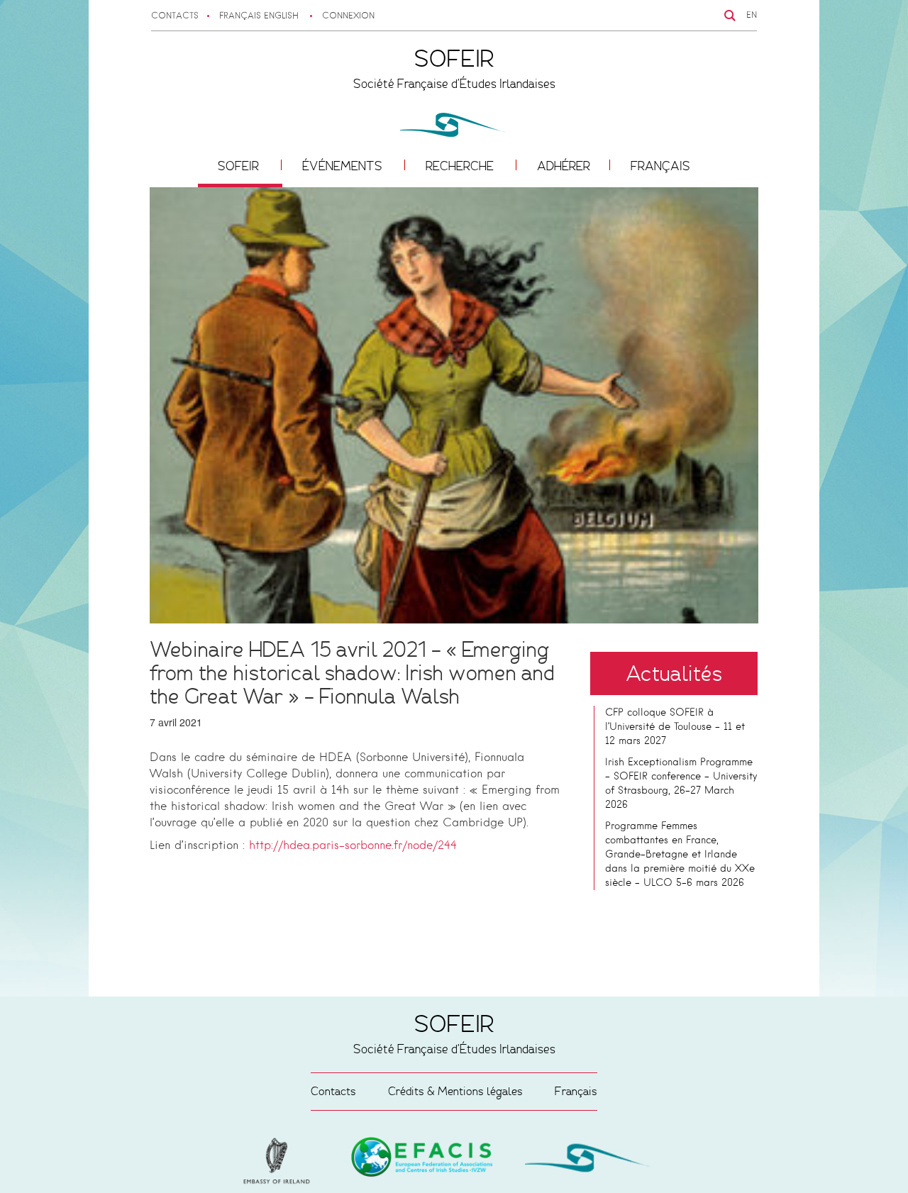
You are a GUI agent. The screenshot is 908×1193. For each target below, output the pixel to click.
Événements (343, 165)
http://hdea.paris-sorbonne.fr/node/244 (353, 846)
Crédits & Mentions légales (455, 1091)
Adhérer (563, 165)
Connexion (348, 16)
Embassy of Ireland (422, 1159)
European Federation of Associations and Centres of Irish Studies (280, 1161)
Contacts (175, 16)
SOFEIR (240, 165)
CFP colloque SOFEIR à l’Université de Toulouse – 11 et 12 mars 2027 (675, 727)
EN (751, 15)
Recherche (461, 165)
